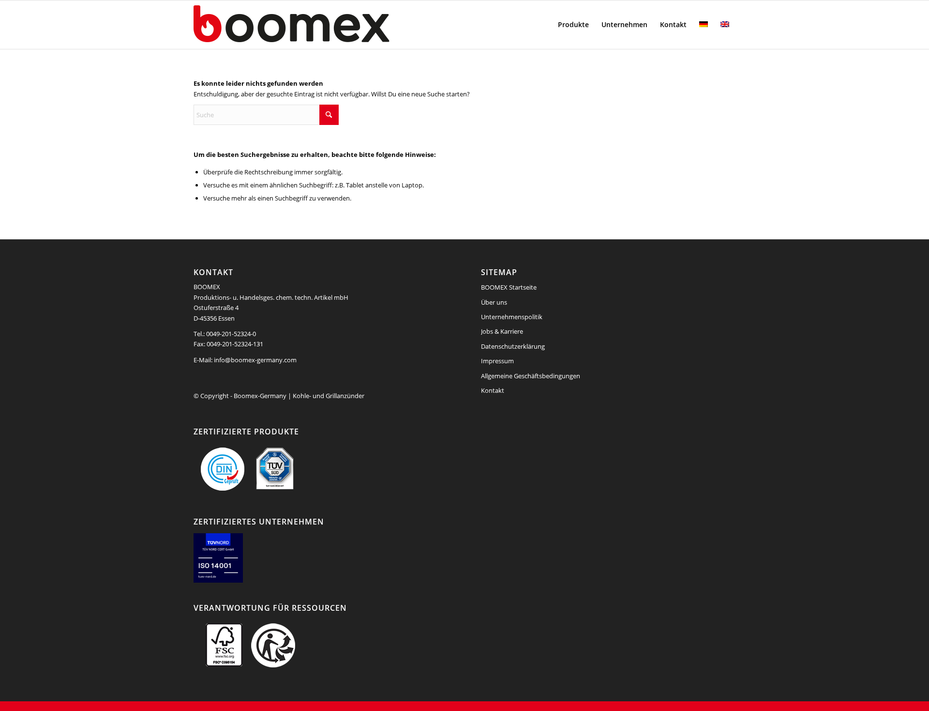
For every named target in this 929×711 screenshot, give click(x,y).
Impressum (497, 360)
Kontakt (492, 390)
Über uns (494, 302)
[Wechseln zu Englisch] (724, 24)
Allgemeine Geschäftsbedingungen (530, 375)
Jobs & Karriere (502, 331)
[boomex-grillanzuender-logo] (314, 24)
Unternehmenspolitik (511, 316)
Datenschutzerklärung (513, 346)
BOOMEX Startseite (509, 287)
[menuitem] (573, 24)
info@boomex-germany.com (255, 360)
